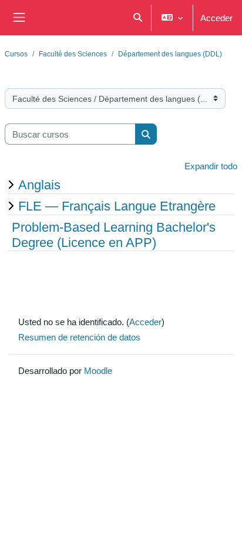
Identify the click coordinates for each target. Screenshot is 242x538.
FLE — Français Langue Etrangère (117, 205)
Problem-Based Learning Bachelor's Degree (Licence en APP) (114, 234)
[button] (138, 17)
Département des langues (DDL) (170, 54)
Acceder (216, 18)
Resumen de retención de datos (79, 337)
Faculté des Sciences (73, 54)
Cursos (16, 54)
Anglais (39, 184)
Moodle (98, 370)
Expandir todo (210, 166)
